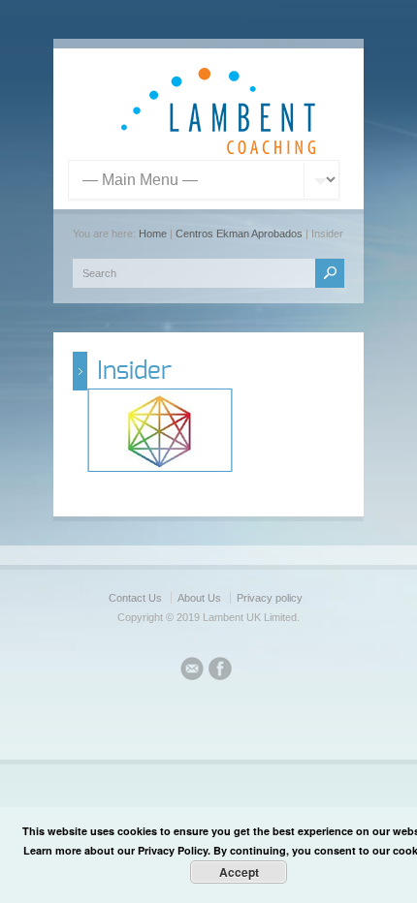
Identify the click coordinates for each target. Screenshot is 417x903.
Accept (239, 872)
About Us (199, 598)
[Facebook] (220, 671)
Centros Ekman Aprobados (239, 233)
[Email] (192, 671)
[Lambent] (218, 150)
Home (153, 233)
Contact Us (135, 598)
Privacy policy (270, 598)
